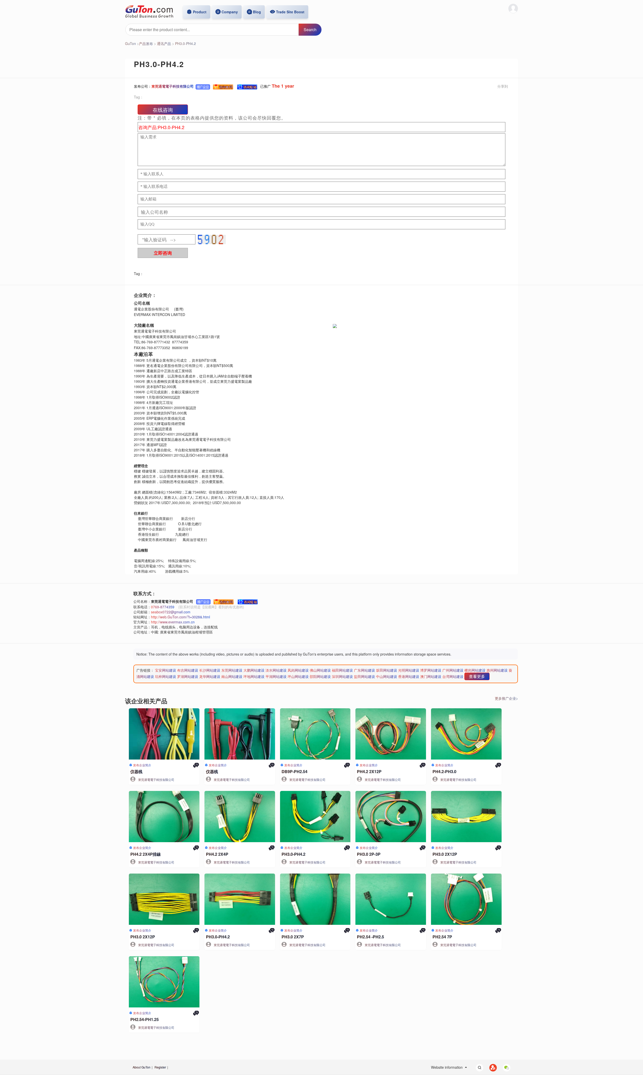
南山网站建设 (231, 676)
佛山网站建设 (320, 670)
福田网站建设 (342, 670)
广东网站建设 (364, 670)
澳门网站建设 (430, 676)
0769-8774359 (162, 606)
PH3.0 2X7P (293, 937)
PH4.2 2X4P (217, 854)
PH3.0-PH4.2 (185, 43)
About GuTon (141, 1067)
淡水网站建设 (276, 670)
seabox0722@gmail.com (170, 611)
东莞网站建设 (231, 670)
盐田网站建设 (364, 676)
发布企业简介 (142, 765)
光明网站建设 (408, 670)
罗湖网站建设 (187, 676)
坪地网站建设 (253, 676)
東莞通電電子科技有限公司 (172, 86)
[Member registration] (490, 1067)
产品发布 (146, 43)
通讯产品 (164, 43)
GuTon (130, 43)
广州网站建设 (452, 670)
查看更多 (477, 676)
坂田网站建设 (386, 670)
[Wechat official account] (504, 1067)
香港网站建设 (408, 676)
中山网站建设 (386, 676)
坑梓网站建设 (165, 676)
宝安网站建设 (165, 670)
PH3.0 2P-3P (369, 854)
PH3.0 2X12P (445, 854)
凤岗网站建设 (298, 670)
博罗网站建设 (430, 670)
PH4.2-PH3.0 (444, 771)
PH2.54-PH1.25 (144, 1019)
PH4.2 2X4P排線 (145, 854)
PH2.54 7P (442, 937)
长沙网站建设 (209, 670)
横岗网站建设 (475, 670)
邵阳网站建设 (320, 676)
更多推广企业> (506, 698)
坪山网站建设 (298, 676)
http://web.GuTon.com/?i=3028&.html (180, 616)
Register (160, 1067)
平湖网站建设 (276, 676)
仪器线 (136, 771)
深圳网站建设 (342, 676)
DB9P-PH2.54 (294, 771)
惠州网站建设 (497, 670)
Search (310, 29)
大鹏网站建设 (253, 670)
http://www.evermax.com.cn (173, 621)
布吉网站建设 (187, 670)
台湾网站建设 (452, 676)
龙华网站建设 (209, 676)
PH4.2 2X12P (369, 771)
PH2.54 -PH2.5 (370, 937)
